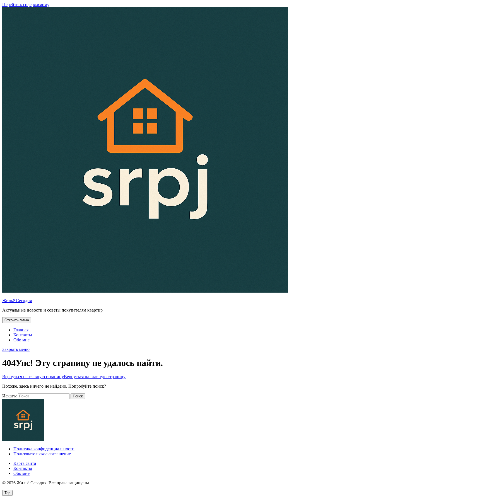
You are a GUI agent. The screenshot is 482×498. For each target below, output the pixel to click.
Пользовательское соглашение (42, 453)
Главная (20, 329)
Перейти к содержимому (25, 4)
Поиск (78, 396)
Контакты (22, 334)
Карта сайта (24, 463)
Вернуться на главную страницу (64, 376)
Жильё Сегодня (17, 300)
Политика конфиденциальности (43, 448)
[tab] (16, 320)
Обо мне (21, 339)
